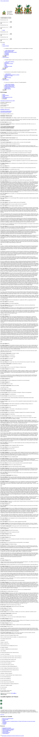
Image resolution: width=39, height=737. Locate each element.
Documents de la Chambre (6, 727)
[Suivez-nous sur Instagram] (1, 699)
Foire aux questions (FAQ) (6, 730)
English (3, 30)
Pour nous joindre (5, 719)
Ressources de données (6, 732)
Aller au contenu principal (4, 0)
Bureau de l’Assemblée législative (7, 718)
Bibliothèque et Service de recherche (8, 728)
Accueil (3, 94)
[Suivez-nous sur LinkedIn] (1, 704)
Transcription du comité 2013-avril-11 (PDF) (7, 100)
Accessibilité (4, 723)
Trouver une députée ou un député (7, 729)
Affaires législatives (5, 95)
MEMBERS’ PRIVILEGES (5, 109)
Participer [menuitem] (3, 69)
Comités (3, 96)
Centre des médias (5, 731)
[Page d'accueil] (16, 16)
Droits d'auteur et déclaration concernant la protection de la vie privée (13, 735)
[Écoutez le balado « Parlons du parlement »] (0, 705)
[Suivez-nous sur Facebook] (1, 701)
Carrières (3, 720)
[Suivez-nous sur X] (0, 702)
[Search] (1, 23)
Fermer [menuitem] (4, 56)
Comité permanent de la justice (7, 97)
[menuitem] (9, 50)
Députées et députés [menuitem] (5, 45)
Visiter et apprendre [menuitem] (5, 79)
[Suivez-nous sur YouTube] (1, 708)
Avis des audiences (5, 733)
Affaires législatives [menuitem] (5, 57)
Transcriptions (4, 98)
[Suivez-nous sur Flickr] (1, 706)
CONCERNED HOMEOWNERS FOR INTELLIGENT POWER (6, 112)
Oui (13, 693)
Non (15, 693)
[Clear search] (11, 22)
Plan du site (2, 714)
